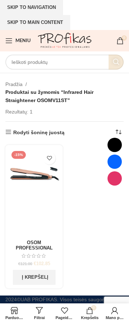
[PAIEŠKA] (116, 62)
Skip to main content (35, 22)
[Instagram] (115, 178)
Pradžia (14, 84)
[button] (34, 277)
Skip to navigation (31, 7)
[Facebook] (115, 162)
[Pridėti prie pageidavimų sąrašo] (49, 158)
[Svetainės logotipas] (64, 40)
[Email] (115, 145)
